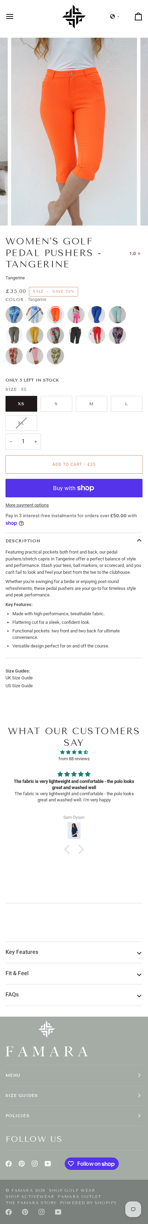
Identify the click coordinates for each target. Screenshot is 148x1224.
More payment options (27, 505)
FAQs (12, 995)
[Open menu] (16, 16)
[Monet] (57, 337)
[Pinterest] (22, 1164)
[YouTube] (48, 1164)
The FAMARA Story (31, 1202)
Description (23, 540)
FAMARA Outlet (79, 1196)
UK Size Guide (19, 677)
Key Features (22, 952)
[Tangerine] (57, 316)
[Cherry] (98, 337)
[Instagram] (35, 1164)
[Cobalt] (98, 316)
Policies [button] (18, 1115)
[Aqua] (119, 316)
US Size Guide (19, 685)
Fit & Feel (17, 973)
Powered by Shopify (88, 1202)
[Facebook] (9, 1164)
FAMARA (22, 1190)
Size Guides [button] (22, 1095)
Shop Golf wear (72, 1190)
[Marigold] (36, 337)
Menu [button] (13, 1075)
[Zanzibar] (16, 357)
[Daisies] (55, 357)
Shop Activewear (30, 1196)
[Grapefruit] (36, 357)
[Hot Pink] (77, 316)
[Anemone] (119, 337)
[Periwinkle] (16, 316)
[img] (74, 752)
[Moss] (16, 337)
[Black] (77, 337)
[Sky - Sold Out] (36, 316)
